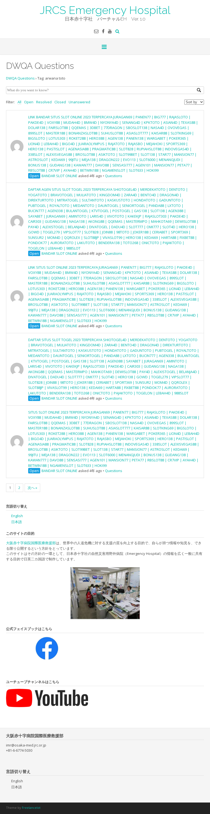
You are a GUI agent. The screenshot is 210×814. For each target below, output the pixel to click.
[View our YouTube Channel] (110, 31)
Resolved (44, 101)
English (17, 515)
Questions (113, 175)
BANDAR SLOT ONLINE (59, 175)
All (19, 101)
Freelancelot (31, 808)
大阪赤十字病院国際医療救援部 (31, 542)
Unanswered (79, 101)
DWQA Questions (20, 78)
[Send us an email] (96, 31)
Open (28, 101)
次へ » (32, 487)
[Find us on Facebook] (103, 31)
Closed (60, 101)
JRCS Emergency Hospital (105, 10)
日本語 (16, 521)
